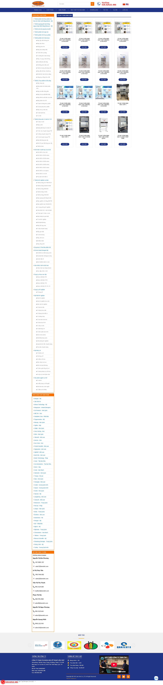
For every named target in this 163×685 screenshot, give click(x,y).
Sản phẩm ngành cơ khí (40, 378)
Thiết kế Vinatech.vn (71, 678)
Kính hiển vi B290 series (43, 161)
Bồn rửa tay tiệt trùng (42, 365)
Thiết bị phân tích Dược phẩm (42, 35)
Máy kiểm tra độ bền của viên (44, 97)
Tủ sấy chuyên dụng (42, 228)
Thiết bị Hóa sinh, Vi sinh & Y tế (43, 119)
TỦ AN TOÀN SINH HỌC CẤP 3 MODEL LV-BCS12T (103, 40)
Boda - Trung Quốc (39, 511)
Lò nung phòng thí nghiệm (43, 207)
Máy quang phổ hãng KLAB (44, 198)
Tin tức (105, 10)
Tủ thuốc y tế (40, 353)
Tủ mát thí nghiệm (41, 219)
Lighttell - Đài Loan (39, 452)
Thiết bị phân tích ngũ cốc (41, 32)
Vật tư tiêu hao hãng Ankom (44, 268)
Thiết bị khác (40, 146)
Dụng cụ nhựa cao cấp (40, 274)
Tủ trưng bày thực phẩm (43, 106)
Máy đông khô (40, 244)
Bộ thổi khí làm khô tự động (44, 74)
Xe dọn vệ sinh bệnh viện (43, 374)
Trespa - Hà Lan (38, 476)
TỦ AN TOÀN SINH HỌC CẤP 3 (65, 136)
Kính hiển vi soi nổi (42, 173)
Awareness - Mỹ (38, 517)
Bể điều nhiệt (40, 240)
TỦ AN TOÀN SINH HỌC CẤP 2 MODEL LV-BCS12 (84, 105)
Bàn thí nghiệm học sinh (43, 301)
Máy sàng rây (40, 83)
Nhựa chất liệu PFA (42, 277)
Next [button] (133, 645)
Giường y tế (40, 356)
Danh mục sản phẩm (39, 15)
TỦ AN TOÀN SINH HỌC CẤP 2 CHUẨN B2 (84, 137)
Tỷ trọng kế (40, 292)
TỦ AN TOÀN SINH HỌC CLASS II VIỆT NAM (123, 137)
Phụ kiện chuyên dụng (42, 347)
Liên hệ (125, 10)
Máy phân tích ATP (42, 100)
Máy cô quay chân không (43, 58)
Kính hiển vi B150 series (43, 155)
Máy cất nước (40, 237)
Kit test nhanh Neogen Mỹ (41, 250)
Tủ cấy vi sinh (40, 121)
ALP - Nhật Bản (38, 523)
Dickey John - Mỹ (38, 544)
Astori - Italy (37, 467)
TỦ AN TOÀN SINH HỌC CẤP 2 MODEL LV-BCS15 (65, 105)
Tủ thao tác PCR (41, 322)
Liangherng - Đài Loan (40, 496)
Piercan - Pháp (38, 505)
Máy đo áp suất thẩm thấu (43, 94)
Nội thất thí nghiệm (78, 10)
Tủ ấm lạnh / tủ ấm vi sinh (43, 213)
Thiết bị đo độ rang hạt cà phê (42, 29)
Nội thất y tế (37, 350)
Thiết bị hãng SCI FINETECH (44, 182)
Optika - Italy (37, 425)
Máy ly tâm (40, 124)
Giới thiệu (50, 10)
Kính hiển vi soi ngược (43, 170)
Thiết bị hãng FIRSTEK (43, 195)
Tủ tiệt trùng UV (41, 328)
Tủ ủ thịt (39, 115)
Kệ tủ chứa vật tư (41, 334)
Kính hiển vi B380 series (43, 164)
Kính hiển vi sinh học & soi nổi (42, 149)
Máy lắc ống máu (41, 225)
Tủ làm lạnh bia (41, 112)
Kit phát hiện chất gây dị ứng (44, 256)
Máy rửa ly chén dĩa (42, 109)
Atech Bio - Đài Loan (39, 455)
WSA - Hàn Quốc (38, 434)
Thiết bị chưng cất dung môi (44, 68)
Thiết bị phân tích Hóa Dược (42, 38)
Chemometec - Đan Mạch (41, 532)
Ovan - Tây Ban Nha (39, 461)
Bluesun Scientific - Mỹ (40, 538)
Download (94, 10)
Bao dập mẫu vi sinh (42, 271)
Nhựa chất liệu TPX (42, 283)
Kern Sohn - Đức (38, 443)
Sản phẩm (62, 10)
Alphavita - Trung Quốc (40, 529)
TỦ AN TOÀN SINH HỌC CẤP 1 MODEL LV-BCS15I (65, 72)
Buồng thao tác (41, 46)
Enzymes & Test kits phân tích (42, 247)
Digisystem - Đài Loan (40, 449)
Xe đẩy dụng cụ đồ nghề (43, 383)
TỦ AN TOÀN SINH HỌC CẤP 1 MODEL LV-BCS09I (103, 72)
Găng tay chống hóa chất (43, 77)
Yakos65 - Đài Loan (39, 437)
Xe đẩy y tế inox (41, 359)
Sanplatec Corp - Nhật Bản (41, 416)
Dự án (115, 10)
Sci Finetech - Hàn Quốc (40, 410)
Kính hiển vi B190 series (43, 158)
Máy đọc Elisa (40, 43)
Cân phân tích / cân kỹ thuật (44, 210)
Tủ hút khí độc (40, 307)
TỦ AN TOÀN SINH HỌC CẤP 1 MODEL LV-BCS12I (84, 72)
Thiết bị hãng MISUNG (42, 188)
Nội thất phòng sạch (42, 338)
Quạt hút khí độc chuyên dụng (44, 344)
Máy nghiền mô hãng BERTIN (44, 201)
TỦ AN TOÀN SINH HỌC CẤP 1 (122, 104)
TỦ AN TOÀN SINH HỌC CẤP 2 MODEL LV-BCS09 (103, 105)
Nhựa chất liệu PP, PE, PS (43, 286)
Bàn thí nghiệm (41, 298)
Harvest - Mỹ (37, 493)
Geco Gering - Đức (39, 431)
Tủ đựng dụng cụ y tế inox (43, 371)
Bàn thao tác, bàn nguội (43, 386)
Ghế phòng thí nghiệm (42, 341)
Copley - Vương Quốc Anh (41, 547)
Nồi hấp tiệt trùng (41, 222)
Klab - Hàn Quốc (38, 479)
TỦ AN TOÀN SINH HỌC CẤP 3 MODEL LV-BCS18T (65, 40)
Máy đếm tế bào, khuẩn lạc (44, 71)
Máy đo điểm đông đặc (43, 91)
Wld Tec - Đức (38, 413)
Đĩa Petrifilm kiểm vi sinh (43, 262)
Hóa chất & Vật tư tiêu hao (41, 265)
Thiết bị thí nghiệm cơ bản (41, 180)
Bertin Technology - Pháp (41, 458)
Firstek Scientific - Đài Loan (41, 446)
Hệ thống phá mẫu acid (43, 65)
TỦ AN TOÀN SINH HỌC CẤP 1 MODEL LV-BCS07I (123, 72)
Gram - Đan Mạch (39, 470)
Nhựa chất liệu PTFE (42, 280)
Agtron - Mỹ (37, 526)
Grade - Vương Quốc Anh (41, 485)
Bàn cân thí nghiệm (42, 304)
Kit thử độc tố (40, 259)
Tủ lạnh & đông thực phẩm (44, 103)
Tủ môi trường (40, 234)
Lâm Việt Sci (37, 401)
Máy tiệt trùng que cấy (42, 140)
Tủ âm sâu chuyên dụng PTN (44, 131)
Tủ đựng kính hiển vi (42, 313)
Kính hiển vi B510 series (43, 167)
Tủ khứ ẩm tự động (42, 52)
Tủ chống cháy (41, 316)
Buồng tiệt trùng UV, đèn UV (44, 128)
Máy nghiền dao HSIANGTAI (44, 204)
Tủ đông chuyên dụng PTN (44, 134)
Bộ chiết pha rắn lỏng (42, 62)
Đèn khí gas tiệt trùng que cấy (44, 143)
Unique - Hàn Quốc (39, 508)
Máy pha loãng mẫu (42, 49)
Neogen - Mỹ (37, 398)
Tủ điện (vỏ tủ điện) (42, 389)
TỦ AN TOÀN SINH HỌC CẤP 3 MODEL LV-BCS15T (84, 40)
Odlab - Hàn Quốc (39, 428)
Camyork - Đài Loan (39, 499)
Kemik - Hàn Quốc (39, 491)
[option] (40, 645)
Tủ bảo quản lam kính (42, 331)
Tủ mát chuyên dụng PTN (43, 137)
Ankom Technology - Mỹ (40, 404)
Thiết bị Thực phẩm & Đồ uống (42, 80)
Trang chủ (38, 10)
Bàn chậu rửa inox (42, 362)
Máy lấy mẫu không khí (43, 40)
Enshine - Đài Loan (39, 514)
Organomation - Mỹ (39, 419)
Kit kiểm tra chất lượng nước (44, 252)
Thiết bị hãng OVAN (42, 191)
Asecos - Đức (38, 440)
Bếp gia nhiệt (40, 231)
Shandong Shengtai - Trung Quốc (43, 541)
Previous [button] (29, 645)
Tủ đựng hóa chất (41, 310)
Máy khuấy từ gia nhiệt (43, 216)
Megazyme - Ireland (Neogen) (42, 407)
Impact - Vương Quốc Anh (41, 488)
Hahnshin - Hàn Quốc (40, 473)
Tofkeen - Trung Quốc (40, 535)
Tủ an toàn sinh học (42, 319)
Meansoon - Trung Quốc (41, 502)
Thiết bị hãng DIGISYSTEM (44, 185)
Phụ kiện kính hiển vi (42, 176)
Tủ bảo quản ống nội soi (43, 368)
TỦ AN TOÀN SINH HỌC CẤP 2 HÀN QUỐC (103, 137)
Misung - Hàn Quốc (39, 422)
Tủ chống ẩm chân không (43, 55)
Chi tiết (65, 47)
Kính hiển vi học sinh (42, 152)
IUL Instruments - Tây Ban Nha (42, 464)
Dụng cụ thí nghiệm (39, 289)
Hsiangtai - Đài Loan (39, 482)
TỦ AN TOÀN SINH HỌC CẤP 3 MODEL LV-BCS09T (123, 40)
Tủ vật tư (39, 380)
